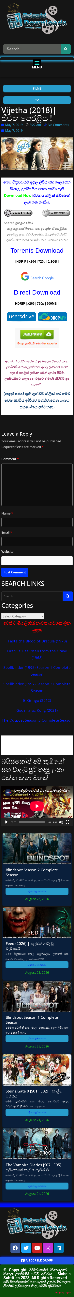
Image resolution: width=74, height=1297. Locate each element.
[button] (37, 63)
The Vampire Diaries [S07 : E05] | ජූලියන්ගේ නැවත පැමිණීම (35, 1167)
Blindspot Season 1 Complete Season (32, 1020)
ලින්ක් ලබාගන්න (37, 891)
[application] (37, 806)
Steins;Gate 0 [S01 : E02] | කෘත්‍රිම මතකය (34, 1093)
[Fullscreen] (67, 822)
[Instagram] (48, 1248)
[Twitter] (26, 1248)
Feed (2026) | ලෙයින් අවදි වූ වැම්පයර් (30, 946)
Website (7, 551)
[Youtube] (37, 1248)
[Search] (66, 49)
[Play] (6, 822)
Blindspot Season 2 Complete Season (32, 872)
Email (6, 532)
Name (7, 513)
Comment (10, 459)
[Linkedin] (59, 1248)
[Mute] (61, 822)
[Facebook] (15, 1248)
